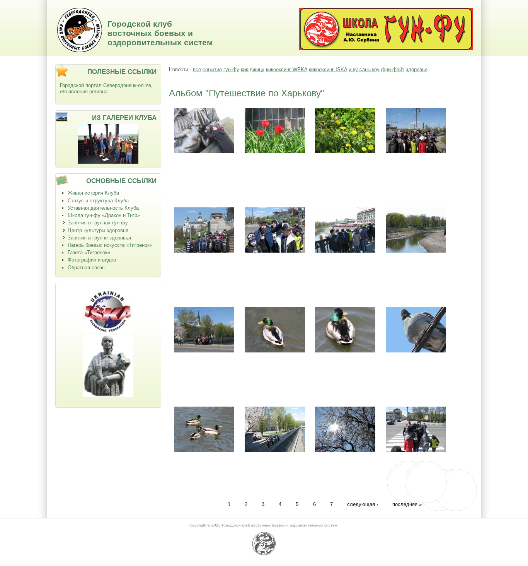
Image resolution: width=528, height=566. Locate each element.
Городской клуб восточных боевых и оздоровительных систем (160, 33)
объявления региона (83, 91)
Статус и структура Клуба (98, 200)
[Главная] (79, 50)
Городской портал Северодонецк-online (105, 85)
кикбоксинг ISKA (328, 69)
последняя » (407, 504)
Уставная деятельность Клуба (103, 208)
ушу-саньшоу (364, 69)
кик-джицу (252, 69)
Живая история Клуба (93, 193)
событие (212, 69)
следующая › (362, 504)
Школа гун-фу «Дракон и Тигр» (104, 215)
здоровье (417, 69)
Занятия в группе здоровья (99, 238)
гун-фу (231, 69)
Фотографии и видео (92, 260)
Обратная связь (86, 267)
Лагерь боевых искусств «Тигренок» (110, 245)
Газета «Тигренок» (89, 252)
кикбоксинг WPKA (286, 69)
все (197, 69)
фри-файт (392, 69)
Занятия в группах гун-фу (98, 223)
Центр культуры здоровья (98, 230)
